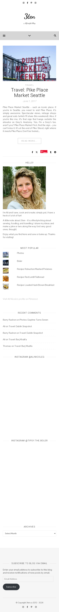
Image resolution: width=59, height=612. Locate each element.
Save (45, 152)
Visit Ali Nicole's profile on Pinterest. (20, 298)
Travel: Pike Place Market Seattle (29, 92)
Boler (19, 261)
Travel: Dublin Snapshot (20, 326)
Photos (20, 253)
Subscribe (11, 586)
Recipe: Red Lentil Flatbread (30, 276)
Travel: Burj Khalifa (18, 339)
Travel (29, 85)
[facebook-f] (27, 3)
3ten (29, 16)
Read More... (29, 141)
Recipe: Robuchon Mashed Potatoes (34, 269)
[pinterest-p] (32, 3)
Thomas (7, 345)
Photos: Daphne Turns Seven (34, 319)
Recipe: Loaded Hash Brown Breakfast (35, 284)
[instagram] (24, 3)
